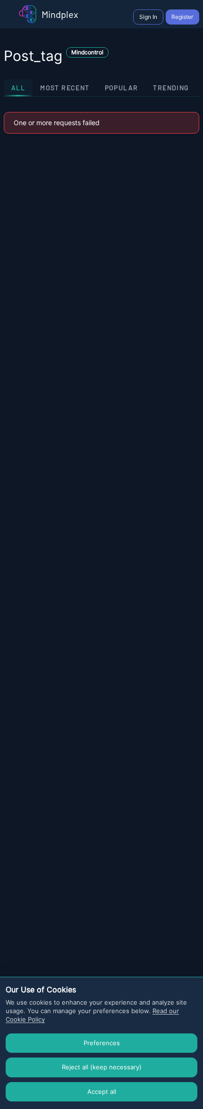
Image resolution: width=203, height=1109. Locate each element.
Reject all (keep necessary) (102, 1067)
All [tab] (18, 88)
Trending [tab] (171, 88)
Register (182, 16)
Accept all (101, 1091)
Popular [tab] (121, 88)
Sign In (148, 16)
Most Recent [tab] (64, 88)
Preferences (102, 1043)
